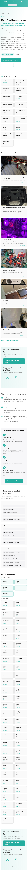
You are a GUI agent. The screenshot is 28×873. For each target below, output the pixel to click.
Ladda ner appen (10, 384)
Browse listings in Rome (10, 60)
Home (2, 13)
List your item (7, 65)
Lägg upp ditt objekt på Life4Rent (12, 378)
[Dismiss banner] (19, 4)
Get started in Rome (13, 481)
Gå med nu (11, 5)
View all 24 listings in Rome (9, 340)
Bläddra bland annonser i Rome (12, 361)
